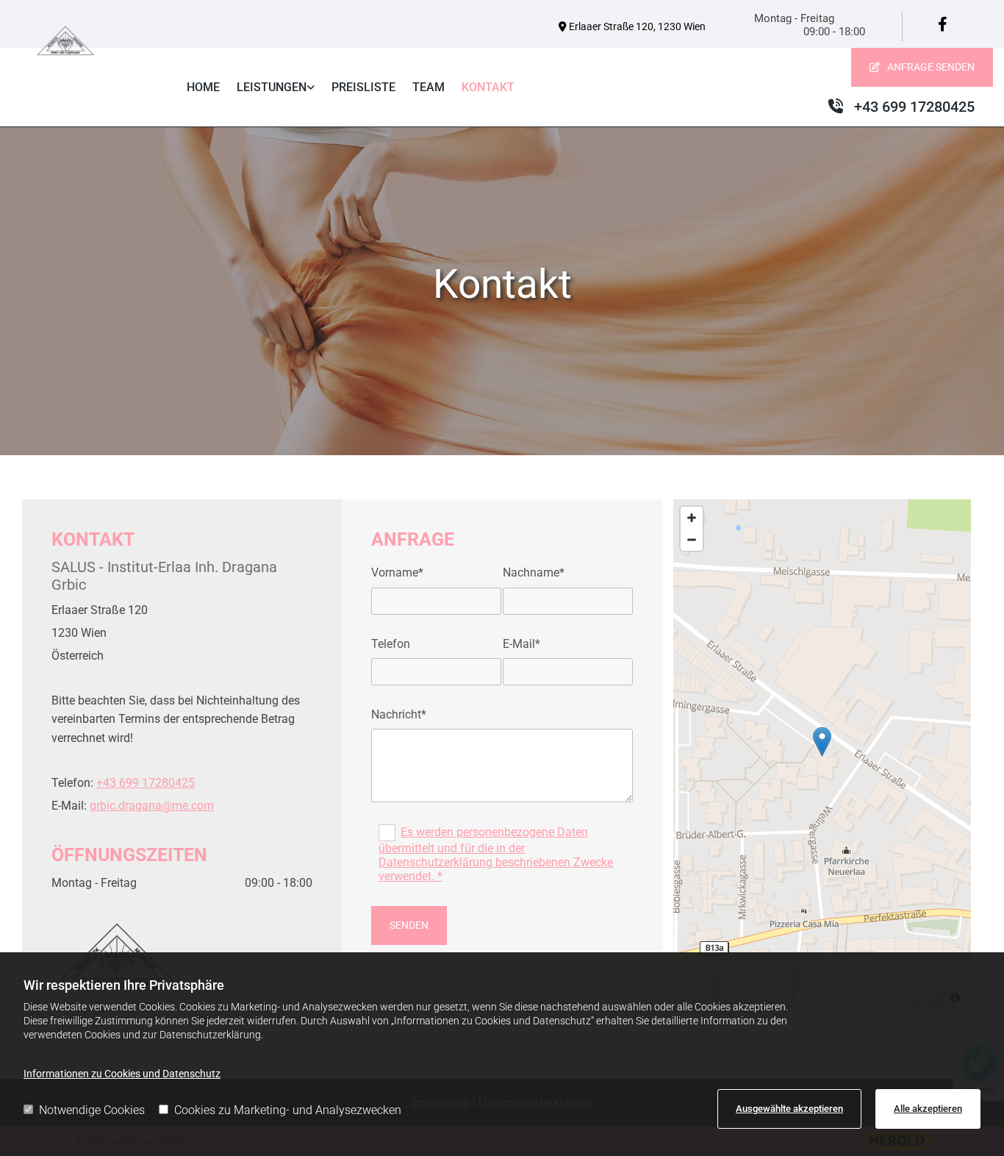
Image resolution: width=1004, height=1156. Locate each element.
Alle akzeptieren (928, 1108)
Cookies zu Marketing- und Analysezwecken (287, 1110)
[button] (922, 67)
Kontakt (488, 87)
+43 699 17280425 (145, 783)
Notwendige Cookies (92, 1110)
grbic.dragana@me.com (152, 806)
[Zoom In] (692, 518)
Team (428, 87)
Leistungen (271, 87)
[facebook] (942, 24)
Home (203, 87)
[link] (276, 87)
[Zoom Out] (692, 540)
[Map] (822, 756)
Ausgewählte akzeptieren (789, 1108)
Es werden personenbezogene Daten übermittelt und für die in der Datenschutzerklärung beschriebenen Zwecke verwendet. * (496, 854)
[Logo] (65, 41)
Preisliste (363, 87)
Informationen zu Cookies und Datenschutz (122, 1074)
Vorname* (397, 572)
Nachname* (533, 572)
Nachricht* (398, 714)
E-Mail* (521, 644)
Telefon (390, 644)
